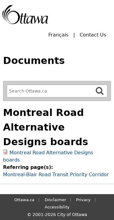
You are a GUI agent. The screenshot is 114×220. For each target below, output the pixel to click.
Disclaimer (55, 199)
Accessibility (57, 207)
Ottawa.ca (24, 199)
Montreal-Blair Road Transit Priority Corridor (56, 174)
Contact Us (93, 35)
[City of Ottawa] (25, 14)
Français (58, 35)
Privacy (83, 199)
